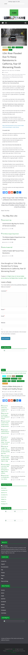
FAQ (2, 569)
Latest (9, 47)
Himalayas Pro (4, 503)
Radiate (3, 604)
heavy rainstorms (6, 76)
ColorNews (3, 613)
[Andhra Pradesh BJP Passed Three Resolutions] (6, 247)
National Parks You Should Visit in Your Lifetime (18, 477)
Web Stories (3, 488)
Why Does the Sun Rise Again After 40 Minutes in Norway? (17, 415)
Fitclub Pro (3, 501)
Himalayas (3, 610)
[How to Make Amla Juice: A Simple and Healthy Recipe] (14, 373)
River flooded (20, 77)
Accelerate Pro (4, 494)
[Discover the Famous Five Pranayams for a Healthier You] (5, 408)
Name (3, 309)
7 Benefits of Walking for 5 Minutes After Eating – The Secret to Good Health (17, 439)
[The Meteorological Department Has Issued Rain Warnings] (10, 234)
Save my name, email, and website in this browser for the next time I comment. (13, 333)
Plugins (2, 575)
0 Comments (22, 452)
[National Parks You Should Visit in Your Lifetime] (5, 478)
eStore (2, 593)
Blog (2, 578)
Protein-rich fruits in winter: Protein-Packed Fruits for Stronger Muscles (17, 423)
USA (9, 78)
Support (3, 564)
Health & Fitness (19, 376)
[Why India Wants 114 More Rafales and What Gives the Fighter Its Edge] (5, 459)
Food (13, 376)
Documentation (4, 567)
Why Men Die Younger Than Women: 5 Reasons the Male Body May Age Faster (17, 449)
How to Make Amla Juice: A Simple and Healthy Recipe (12, 387)
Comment (4, 291)
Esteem (2, 607)
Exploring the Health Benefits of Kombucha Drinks (18, 431)
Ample (2, 595)
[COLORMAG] (4, 546)
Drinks (4, 376)
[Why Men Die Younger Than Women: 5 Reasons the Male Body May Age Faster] (5, 450)
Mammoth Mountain (19, 76)
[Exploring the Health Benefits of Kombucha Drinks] (5, 432)
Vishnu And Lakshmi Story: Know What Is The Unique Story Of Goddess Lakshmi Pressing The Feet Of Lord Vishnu (13, 205)
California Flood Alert (16, 74)
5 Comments (22, 443)
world (10, 49)
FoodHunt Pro (4, 490)
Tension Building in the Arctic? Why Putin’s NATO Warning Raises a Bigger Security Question (18, 468)
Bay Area (5, 74)
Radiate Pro (3, 499)
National (4, 381)
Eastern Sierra (22, 74)
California (9, 74)
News (13, 47)
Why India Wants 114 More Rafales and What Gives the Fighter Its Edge (17, 458)
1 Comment (6, 72)
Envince (3, 590)
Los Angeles (12, 76)
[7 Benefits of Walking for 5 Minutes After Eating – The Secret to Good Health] (5, 440)
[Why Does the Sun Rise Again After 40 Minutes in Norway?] (5, 416)
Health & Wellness (6, 378)
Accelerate (3, 601)
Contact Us (3, 561)
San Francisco (5, 78)
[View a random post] (25, 22)
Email (3, 316)
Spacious (3, 598)
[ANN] (2, 22)
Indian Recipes (14, 378)
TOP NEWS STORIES (19, 47)
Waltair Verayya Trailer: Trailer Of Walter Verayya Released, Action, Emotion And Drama (15, 199)
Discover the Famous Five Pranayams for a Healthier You (18, 407)
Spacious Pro (4, 492)
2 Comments (18, 391)
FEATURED (4, 47)
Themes (3, 572)
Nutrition (14, 381)
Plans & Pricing (4, 581)
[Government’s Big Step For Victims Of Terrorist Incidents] (6, 220)
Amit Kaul (13, 70)
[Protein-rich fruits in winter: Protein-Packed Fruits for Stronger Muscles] (5, 424)
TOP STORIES (5, 49)
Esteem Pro (3, 497)
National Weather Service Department (9, 77)
